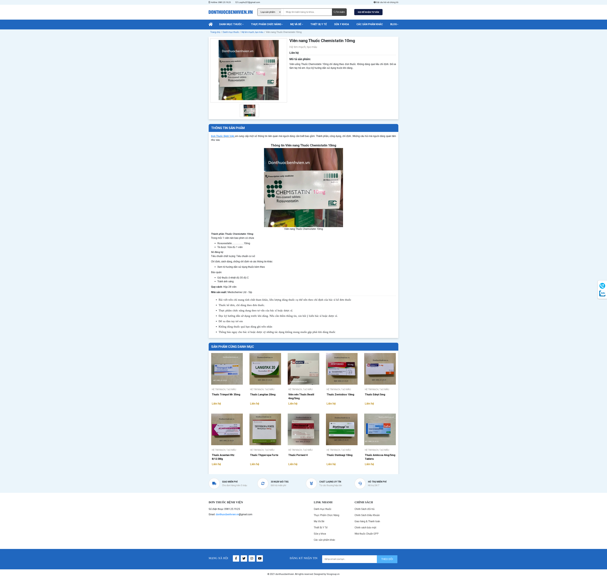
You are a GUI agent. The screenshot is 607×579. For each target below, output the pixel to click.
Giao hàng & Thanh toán (367, 521)
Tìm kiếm (340, 12)
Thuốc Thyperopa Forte (264, 455)
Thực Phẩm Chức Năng (266, 24)
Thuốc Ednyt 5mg (375, 394)
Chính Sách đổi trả (364, 509)
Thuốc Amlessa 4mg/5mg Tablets (380, 457)
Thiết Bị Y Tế (318, 24)
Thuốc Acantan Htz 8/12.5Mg (223, 457)
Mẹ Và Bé (295, 24)
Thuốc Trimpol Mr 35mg (226, 394)
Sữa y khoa (341, 24)
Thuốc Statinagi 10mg (340, 455)
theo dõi (387, 559)
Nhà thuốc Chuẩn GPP (367, 533)
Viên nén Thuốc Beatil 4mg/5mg (301, 396)
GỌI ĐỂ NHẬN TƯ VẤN (368, 12)
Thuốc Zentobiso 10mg (340, 394)
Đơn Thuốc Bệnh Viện (222, 136)
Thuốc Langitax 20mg (263, 394)
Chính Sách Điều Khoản (367, 515)
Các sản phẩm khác (369, 24)
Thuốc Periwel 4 (298, 455)
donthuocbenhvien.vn (227, 514)
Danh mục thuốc (230, 24)
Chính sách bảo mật (365, 527)
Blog (393, 24)
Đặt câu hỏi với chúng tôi (387, 2)
